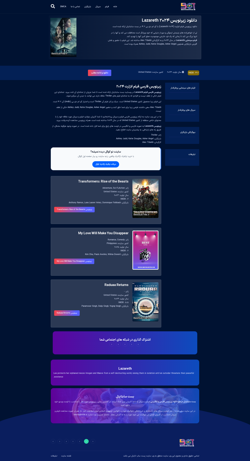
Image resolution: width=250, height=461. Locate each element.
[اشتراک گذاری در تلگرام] (118, 344)
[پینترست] (79, 441)
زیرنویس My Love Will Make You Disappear (74, 261)
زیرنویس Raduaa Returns (67, 313)
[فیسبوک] (93, 441)
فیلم (107, 6)
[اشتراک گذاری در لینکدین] (111, 344)
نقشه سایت (66, 455)
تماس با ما (75, 6)
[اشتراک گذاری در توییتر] (131, 344)
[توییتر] (86, 441)
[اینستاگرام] (59, 441)
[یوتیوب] (66, 441)
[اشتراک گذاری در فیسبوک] (138, 344)
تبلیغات (54, 455)
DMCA (63, 6)
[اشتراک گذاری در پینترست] (125, 344)
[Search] (53, 6)
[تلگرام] (73, 441)
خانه (115, 6)
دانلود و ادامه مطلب (99, 72)
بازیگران (87, 6)
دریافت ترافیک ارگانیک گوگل (105, 164)
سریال (98, 6)
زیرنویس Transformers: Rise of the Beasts (74, 209)
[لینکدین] (53, 441)
